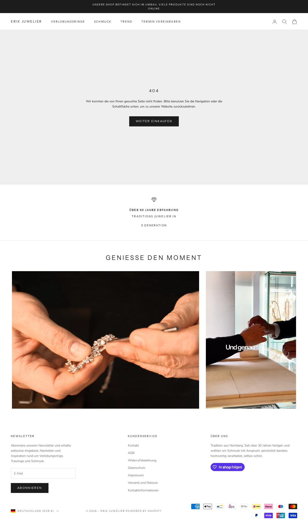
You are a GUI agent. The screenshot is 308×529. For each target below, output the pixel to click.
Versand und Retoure (143, 483)
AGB (131, 453)
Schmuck (102, 21)
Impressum (136, 475)
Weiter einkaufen (154, 121)
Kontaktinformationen (143, 490)
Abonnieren (29, 488)
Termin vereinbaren (161, 21)
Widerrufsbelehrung (142, 460)
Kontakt (133, 445)
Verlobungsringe (68, 21)
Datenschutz (136, 468)
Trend (126, 21)
